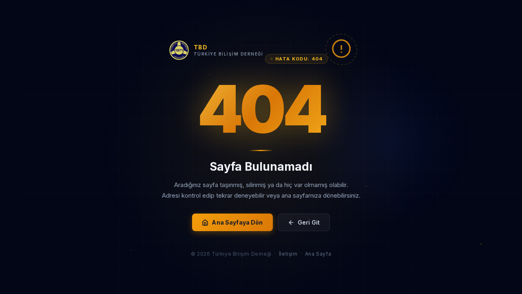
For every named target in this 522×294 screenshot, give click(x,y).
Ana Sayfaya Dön (237, 222)
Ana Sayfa (318, 254)
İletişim (288, 254)
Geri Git (309, 222)
